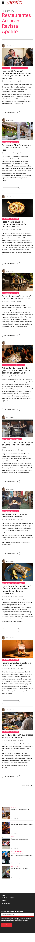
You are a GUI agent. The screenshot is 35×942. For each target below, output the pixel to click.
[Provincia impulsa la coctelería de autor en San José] (17, 649)
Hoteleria (13, 365)
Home (4, 11)
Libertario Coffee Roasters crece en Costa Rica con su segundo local (17, 444)
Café (3, 439)
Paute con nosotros (8, 898)
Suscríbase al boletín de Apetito (12, 911)
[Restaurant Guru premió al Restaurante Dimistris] (17, 500)
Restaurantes (23, 67)
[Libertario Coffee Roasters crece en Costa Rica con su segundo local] (17, 428)
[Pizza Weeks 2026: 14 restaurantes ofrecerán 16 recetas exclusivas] (17, 208)
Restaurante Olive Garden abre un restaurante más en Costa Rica (16, 147)
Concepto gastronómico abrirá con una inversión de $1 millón (16, 297)
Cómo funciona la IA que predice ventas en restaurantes (17, 736)
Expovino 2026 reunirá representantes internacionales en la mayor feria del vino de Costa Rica (16, 74)
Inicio (3, 895)
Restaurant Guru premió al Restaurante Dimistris (14, 515)
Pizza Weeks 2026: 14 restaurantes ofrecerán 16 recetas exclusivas (14, 224)
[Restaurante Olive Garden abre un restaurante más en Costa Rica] (17, 131)
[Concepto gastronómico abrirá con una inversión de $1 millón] (17, 282)
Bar (3, 67)
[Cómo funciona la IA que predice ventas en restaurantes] (17, 721)
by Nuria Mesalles (10, 46)
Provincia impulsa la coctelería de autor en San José (16, 664)
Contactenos (6, 903)
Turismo (13, 837)
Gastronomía (14, 67)
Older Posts (25, 785)
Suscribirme (6, 925)
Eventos (7, 67)
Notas (4, 900)
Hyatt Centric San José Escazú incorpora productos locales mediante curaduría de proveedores (16, 589)
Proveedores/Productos (17, 853)
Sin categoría (14, 866)
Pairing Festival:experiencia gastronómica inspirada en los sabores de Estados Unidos (16, 370)
